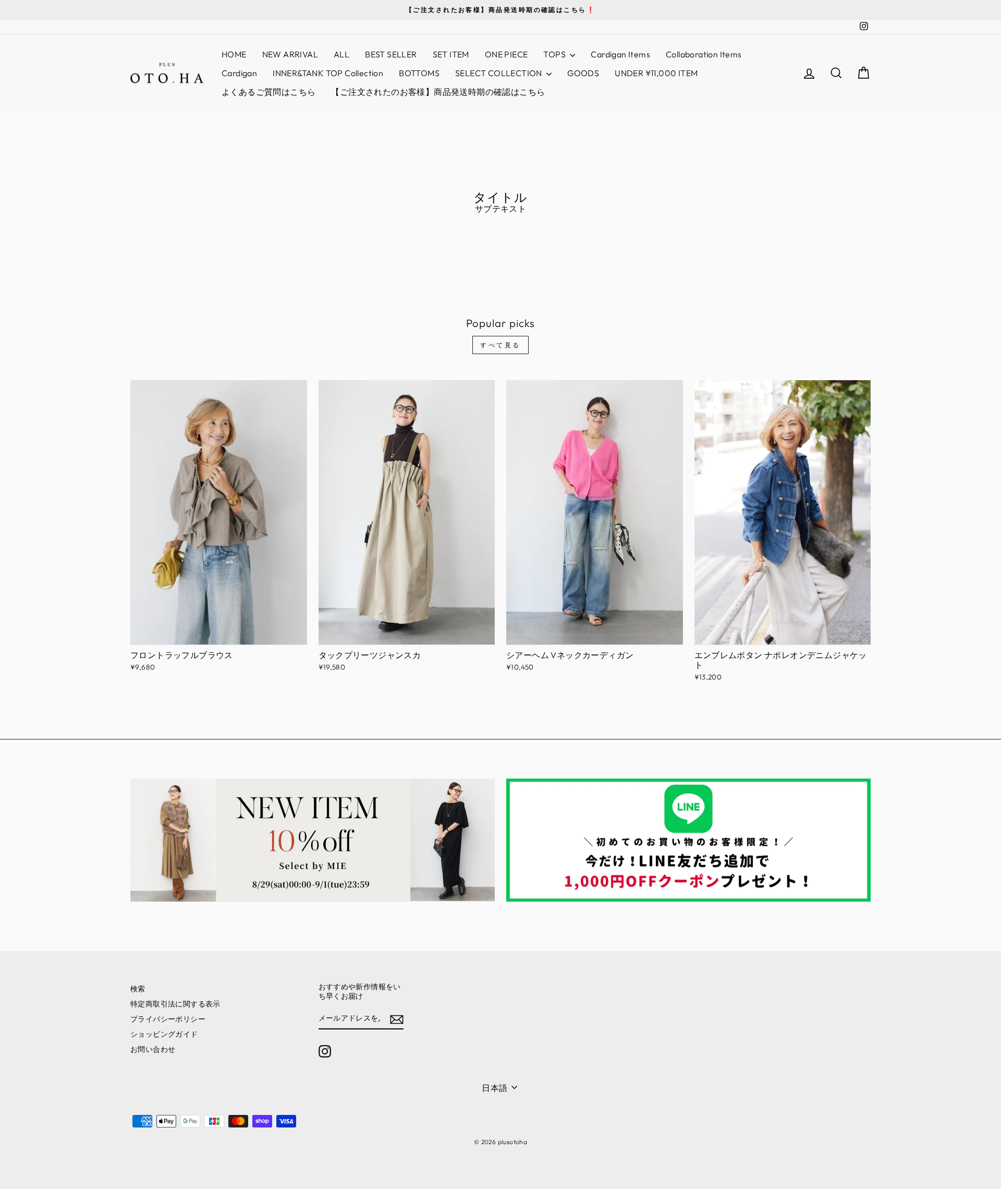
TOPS (555, 54)
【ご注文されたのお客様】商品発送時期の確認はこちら (438, 92)
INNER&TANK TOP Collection (328, 73)
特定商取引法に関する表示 (175, 1004)
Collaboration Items (704, 54)
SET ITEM (451, 54)
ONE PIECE (506, 54)
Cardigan (239, 73)
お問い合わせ (152, 1049)
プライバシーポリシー (167, 1019)
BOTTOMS (419, 73)
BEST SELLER (391, 54)
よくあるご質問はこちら (268, 92)
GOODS (583, 73)
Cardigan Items (620, 54)
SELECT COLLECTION (499, 73)
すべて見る (500, 345)
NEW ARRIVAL (290, 54)
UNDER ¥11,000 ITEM (656, 73)
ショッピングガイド (164, 1034)
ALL (341, 54)
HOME (234, 54)
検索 (137, 988)
